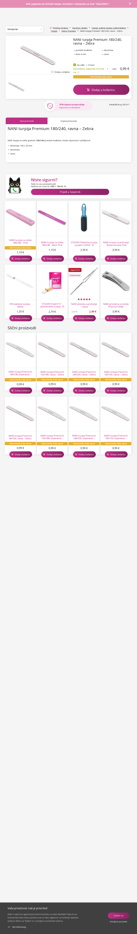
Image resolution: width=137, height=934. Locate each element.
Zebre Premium (68, 31)
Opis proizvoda (27, 121)
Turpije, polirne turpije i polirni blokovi (109, 28)
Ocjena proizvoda (68, 121)
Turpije (54, 31)
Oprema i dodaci (79, 28)
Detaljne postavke (118, 921)
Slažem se (118, 915)
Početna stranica (60, 28)
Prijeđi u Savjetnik (70, 192)
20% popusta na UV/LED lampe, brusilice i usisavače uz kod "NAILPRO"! (67, 4)
